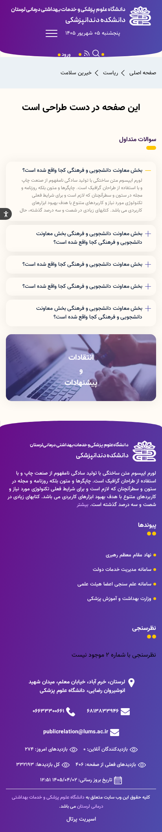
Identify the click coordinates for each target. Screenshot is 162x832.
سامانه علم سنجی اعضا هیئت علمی (114, 584)
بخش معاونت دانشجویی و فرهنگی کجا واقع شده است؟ (82, 170)
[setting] (6, 214)
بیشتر (82, 505)
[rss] (86, 54)
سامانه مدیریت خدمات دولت (122, 570)
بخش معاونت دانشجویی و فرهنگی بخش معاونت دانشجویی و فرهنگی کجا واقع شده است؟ (89, 238)
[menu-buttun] (53, 33)
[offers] (81, 367)
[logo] (81, 16)
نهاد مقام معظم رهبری (128, 555)
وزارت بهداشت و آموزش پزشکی (119, 599)
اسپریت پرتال (81, 819)
